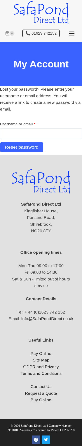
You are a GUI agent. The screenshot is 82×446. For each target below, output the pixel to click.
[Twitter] (46, 439)
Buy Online (41, 400)
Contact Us (41, 386)
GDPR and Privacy (41, 367)
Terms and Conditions (41, 373)
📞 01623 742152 (41, 33)
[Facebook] (36, 439)
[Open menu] (71, 33)
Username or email (25, 124)
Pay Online (41, 353)
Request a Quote (41, 393)
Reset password (21, 147)
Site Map (41, 360)
